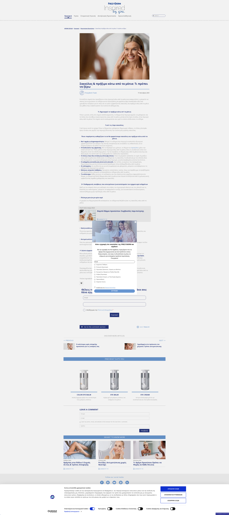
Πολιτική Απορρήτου (110, 287)
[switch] (109, 508)
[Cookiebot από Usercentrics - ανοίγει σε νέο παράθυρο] (52, 511)
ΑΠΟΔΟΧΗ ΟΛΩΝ (173, 489)
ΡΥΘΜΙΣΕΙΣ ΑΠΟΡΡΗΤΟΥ (222, 513)
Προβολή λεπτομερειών (71, 511)
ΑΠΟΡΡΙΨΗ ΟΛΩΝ (173, 500)
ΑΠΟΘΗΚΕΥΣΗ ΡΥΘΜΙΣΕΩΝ (173, 495)
